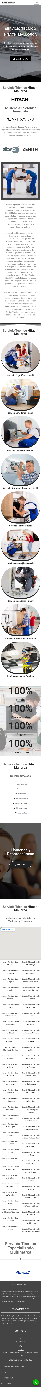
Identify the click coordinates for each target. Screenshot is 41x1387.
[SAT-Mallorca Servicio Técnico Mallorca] (8, 3)
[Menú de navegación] (36, 2)
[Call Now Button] (36, 1382)
